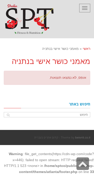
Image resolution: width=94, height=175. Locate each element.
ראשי (86, 49)
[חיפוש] (8, 115)
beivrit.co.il (82, 137)
